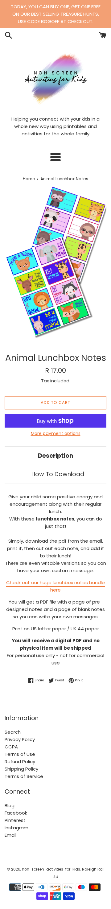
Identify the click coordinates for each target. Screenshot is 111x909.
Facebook (16, 813)
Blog (9, 805)
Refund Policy (20, 761)
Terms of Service (24, 776)
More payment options (55, 433)
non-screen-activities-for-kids (51, 869)
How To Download (57, 474)
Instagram (16, 827)
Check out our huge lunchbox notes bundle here (55, 586)
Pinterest (15, 820)
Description (55, 456)
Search (13, 732)
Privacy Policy (20, 739)
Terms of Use (20, 754)
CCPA (11, 747)
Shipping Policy (21, 769)
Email (10, 835)
